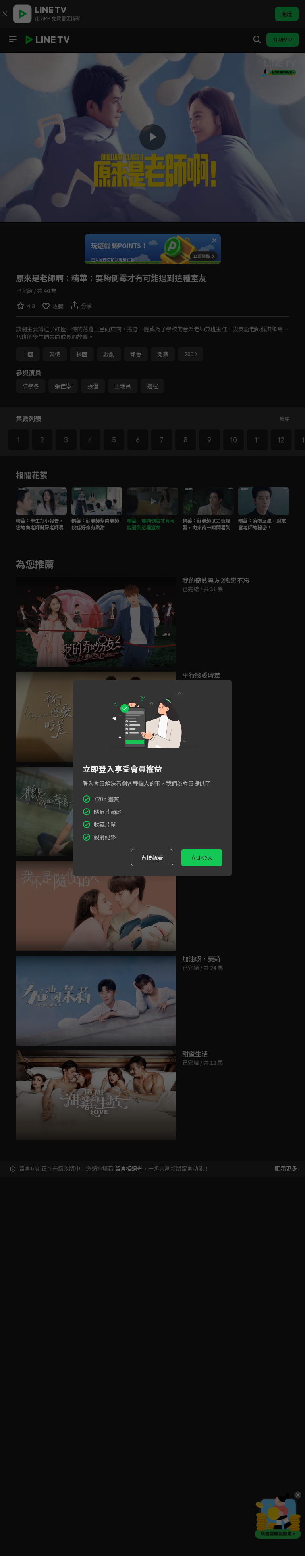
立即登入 (202, 858)
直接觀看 (152, 858)
